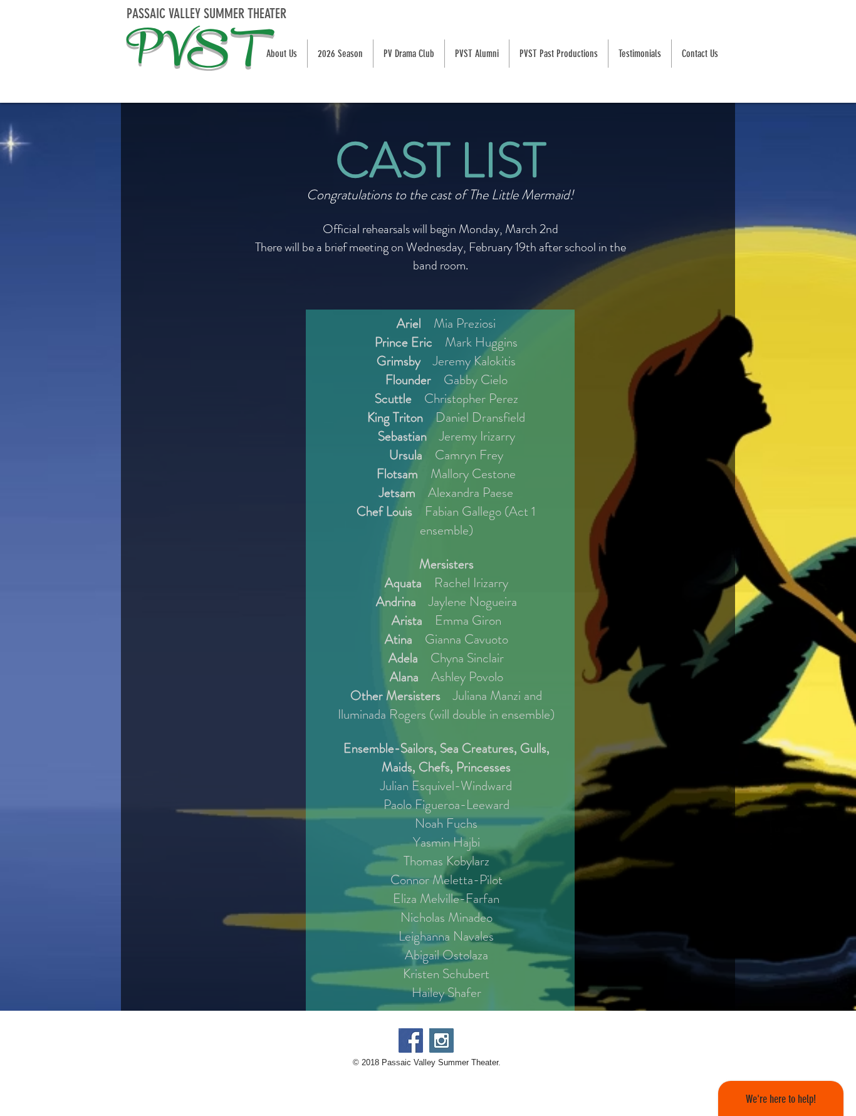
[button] (340, 53)
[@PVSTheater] (441, 1040)
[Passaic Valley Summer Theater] (411, 1040)
